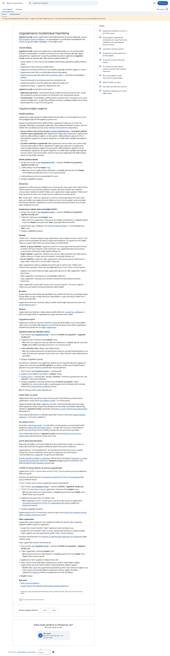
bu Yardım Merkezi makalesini (40, 387)
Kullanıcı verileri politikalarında (56, 131)
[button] (3, 3)
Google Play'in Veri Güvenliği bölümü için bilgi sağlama (114, 54)
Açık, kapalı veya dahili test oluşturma (115, 87)
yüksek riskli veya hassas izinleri (52, 75)
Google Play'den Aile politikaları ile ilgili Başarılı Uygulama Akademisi (44, 586)
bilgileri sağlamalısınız (49, 327)
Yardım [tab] (4, 14)
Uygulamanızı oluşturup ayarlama (113, 49)
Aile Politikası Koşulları (47, 401)
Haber (33, 86)
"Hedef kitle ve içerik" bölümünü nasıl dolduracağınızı (69, 409)
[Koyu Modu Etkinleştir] (53, 652)
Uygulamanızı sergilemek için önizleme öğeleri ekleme (115, 92)
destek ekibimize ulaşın (27, 305)
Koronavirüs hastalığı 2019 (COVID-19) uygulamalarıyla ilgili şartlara (46, 503)
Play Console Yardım (15, 3)
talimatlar (40, 463)
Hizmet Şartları (31, 652)
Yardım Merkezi (8, 9)
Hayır (54, 610)
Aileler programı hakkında (29, 583)
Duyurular (19, 9)
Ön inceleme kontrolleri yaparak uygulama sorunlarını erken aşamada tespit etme (114, 69)
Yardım (101, 26)
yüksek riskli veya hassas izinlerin (39, 428)
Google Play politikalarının (74, 312)
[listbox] (44, 652)
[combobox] (65, 3)
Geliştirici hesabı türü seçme (112, 82)
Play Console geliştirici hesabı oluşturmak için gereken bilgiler (113, 77)
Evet (44, 610)
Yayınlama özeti (26, 377)
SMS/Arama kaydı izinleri (29, 75)
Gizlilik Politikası (21, 652)
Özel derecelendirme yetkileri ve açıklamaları (34, 458)
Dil (40, 649)
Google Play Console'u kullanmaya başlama (114, 61)
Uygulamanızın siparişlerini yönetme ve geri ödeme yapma (115, 32)
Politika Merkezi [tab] (15, 14)
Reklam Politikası (61, 226)
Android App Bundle (35, 425)
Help (26, 19)
